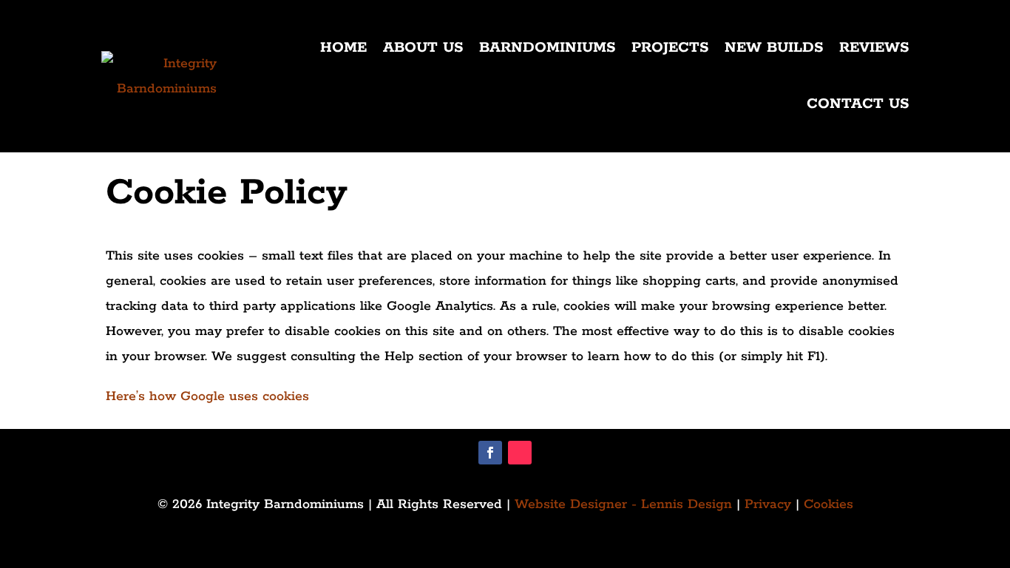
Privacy (768, 504)
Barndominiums (547, 47)
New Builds (774, 47)
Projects (669, 47)
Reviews (874, 47)
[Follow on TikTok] (520, 452)
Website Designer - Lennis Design (623, 504)
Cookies (828, 504)
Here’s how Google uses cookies (207, 396)
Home (343, 47)
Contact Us (858, 104)
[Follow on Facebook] (490, 452)
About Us (423, 47)
